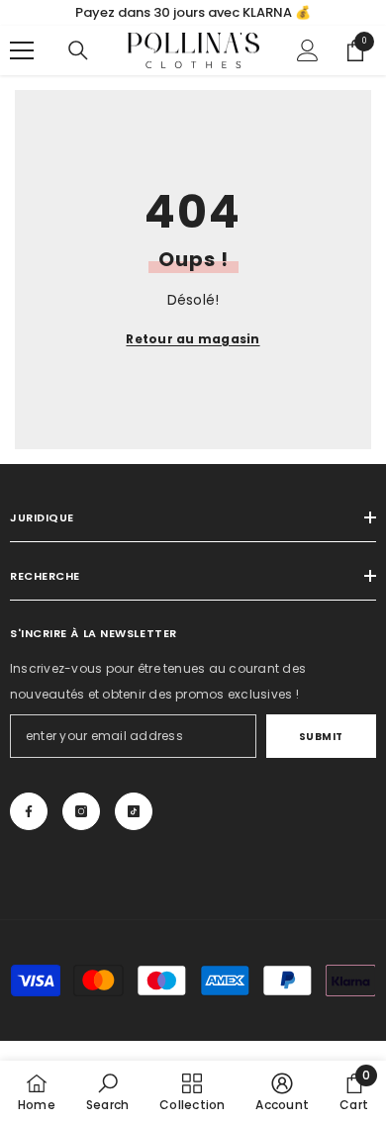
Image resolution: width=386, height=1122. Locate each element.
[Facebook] (29, 811)
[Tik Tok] (133, 811)
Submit (321, 736)
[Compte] (308, 50)
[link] (107, 1091)
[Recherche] (78, 50)
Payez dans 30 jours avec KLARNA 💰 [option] (193, 12)
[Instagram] (81, 811)
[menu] (22, 50)
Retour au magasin (192, 338)
